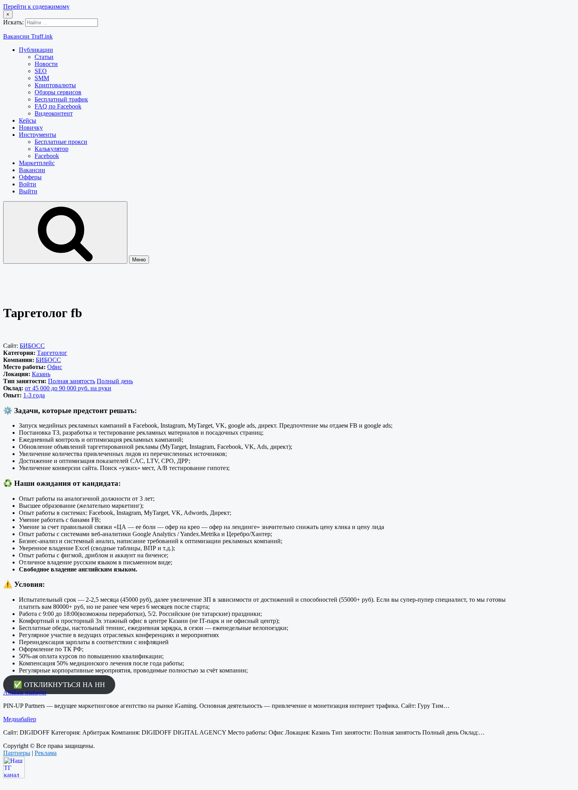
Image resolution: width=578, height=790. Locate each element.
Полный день (115, 381)
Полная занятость (71, 381)
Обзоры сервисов (58, 92)
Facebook (47, 155)
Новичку (31, 127)
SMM (42, 78)
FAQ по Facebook (58, 106)
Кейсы (27, 120)
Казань (41, 374)
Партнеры (16, 753)
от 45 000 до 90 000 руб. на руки (68, 388)
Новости (46, 64)
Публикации (36, 49)
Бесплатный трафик (61, 99)
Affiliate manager (24, 692)
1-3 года (34, 395)
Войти (27, 184)
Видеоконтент (54, 113)
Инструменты (37, 134)
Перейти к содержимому (36, 6)
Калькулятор (51, 148)
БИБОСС (32, 345)
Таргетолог (52, 352)
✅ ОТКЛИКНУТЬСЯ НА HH (59, 685)
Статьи (44, 56)
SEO (41, 71)
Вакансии (32, 170)
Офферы (30, 177)
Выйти (28, 191)
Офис (54, 367)
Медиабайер (19, 719)
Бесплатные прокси (61, 141)
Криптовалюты (55, 85)
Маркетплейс (37, 163)
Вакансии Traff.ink (28, 36)
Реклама (46, 753)
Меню (139, 260)
